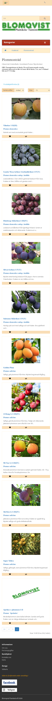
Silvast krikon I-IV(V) (12, 270)
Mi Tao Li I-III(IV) (11, 463)
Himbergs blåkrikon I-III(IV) (15, 221)
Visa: (31, 90)
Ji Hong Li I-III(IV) (11, 414)
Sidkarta (5, 669)
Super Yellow (8, 561)
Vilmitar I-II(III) (10, 125)
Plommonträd (29, 50)
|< (4, 629)
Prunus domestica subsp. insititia (16, 175)
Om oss (4, 648)
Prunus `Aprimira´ (10, 613)
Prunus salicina (9, 371)
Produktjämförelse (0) (11, 84)
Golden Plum (8, 368)
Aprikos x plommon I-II (13, 610)
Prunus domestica (10, 129)
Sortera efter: (8, 90)
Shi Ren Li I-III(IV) (11, 512)
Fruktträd (15, 50)
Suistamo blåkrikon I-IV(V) (14, 319)
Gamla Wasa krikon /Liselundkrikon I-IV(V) (21, 172)
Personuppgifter (8, 650)
